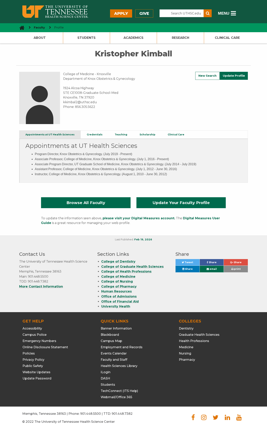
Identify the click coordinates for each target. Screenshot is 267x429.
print (237, 268)
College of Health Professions (126, 271)
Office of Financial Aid (120, 301)
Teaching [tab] (121, 134)
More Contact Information (41, 286)
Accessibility (32, 328)
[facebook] (193, 418)
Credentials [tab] (94, 134)
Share (216, 263)
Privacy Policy (33, 359)
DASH (105, 378)
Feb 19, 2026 (143, 239)
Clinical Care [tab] (176, 134)
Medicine (186, 347)
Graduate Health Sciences (199, 335)
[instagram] (204, 418)
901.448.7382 (122, 414)
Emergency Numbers (39, 341)
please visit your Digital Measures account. (139, 218)
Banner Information (116, 328)
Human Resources (116, 291)
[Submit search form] (208, 13)
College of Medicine (118, 276)
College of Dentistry (118, 261)
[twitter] (216, 418)
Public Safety (32, 366)
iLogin (105, 372)
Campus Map (111, 341)
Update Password (36, 378)
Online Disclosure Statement (45, 347)
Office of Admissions (119, 296)
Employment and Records (121, 347)
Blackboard (110, 335)
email (213, 268)
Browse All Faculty (85, 202)
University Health (115, 306)
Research (180, 38)
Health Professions (194, 341)
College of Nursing (117, 281)
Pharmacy (187, 359)
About (40, 38)
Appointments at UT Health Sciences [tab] (49, 134)
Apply (121, 13)
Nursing (185, 353)
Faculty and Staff (114, 359)
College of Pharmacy (119, 286)
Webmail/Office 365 (116, 397)
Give (144, 13)
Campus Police (34, 335)
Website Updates (36, 372)
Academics (133, 38)
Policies (28, 353)
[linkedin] (227, 418)
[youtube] (239, 418)
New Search (207, 75)
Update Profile (234, 75)
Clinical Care (227, 38)
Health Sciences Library (119, 366)
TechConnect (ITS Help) (119, 391)
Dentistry (186, 328)
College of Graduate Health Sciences (132, 266)
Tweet (191, 263)
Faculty (39, 27)
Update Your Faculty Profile (181, 202)
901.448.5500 (90, 414)
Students (86, 38)
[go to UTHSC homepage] (20, 28)
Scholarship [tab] (147, 134)
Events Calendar (114, 353)
